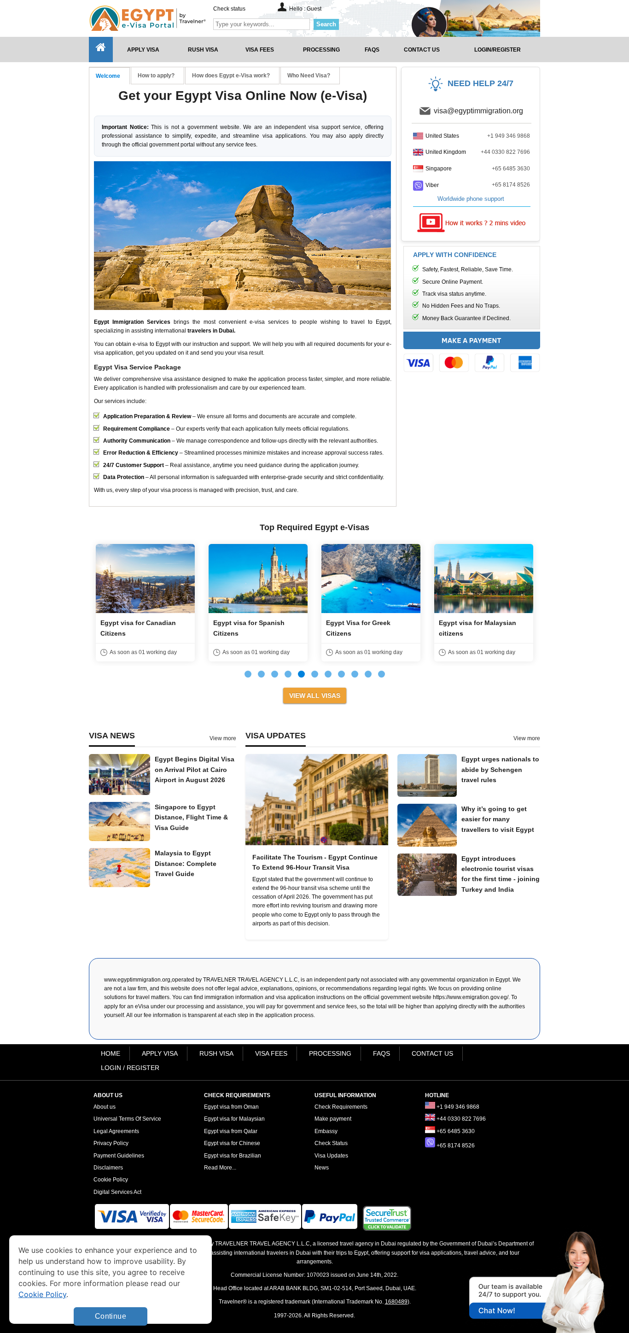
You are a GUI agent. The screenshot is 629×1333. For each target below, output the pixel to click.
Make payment (332, 1119)
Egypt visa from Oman (231, 1107)
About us (104, 1107)
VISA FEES (271, 1053)
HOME (110, 1053)
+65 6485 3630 (511, 168)
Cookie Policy (110, 1179)
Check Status (331, 1143)
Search (326, 24)
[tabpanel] (167, 602)
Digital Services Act (117, 1192)
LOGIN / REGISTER (130, 1067)
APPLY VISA (160, 1053)
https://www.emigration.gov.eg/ (470, 997)
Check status (229, 9)
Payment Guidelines (118, 1155)
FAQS (381, 1053)
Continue (110, 1316)
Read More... (220, 1167)
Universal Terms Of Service (127, 1119)
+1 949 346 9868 (508, 136)
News (321, 1167)
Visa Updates (331, 1155)
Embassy (326, 1131)
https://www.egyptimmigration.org (163, 18)
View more (223, 738)
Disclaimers (108, 1167)
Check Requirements (340, 1107)
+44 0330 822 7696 (505, 152)
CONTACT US (432, 1053)
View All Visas (314, 695)
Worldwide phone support (470, 198)
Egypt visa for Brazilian (232, 1155)
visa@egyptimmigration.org (478, 111)
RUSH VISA (216, 1053)
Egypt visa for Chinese (232, 1143)
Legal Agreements (116, 1131)
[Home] (101, 49)
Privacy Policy (110, 1143)
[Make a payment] (471, 354)
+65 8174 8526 (511, 184)
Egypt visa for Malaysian (234, 1119)
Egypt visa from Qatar (230, 1131)
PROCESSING (330, 1053)
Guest (314, 9)
